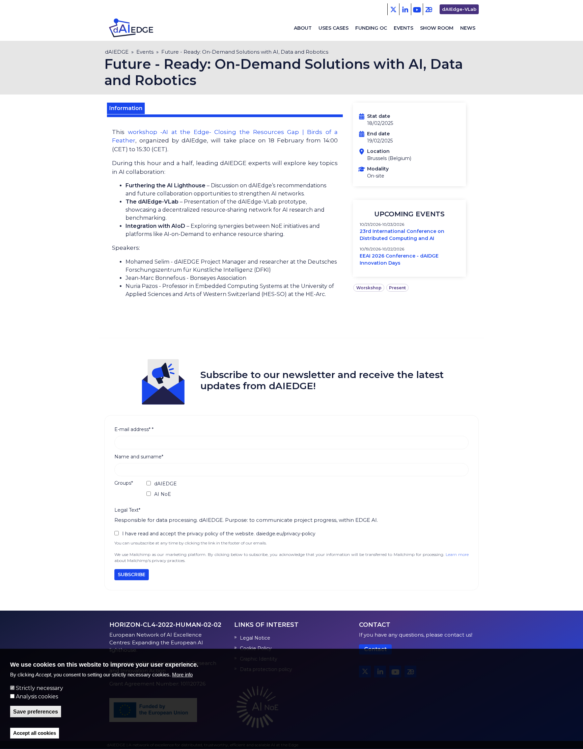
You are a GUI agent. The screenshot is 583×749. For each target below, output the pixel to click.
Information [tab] (125, 108)
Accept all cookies (34, 733)
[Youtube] (417, 9)
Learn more (457, 554)
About (303, 28)
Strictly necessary (39, 688)
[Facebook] (405, 9)
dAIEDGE (117, 52)
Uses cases (333, 28)
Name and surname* (138, 457)
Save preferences (35, 712)
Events (403, 28)
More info (182, 675)
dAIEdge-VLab (459, 9)
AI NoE (162, 494)
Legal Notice (255, 638)
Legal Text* (127, 510)
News (467, 28)
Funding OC (371, 28)
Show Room (436, 28)
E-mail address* (134, 429)
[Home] (136, 28)
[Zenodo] (429, 9)
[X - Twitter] (393, 9)
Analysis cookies (37, 696)
